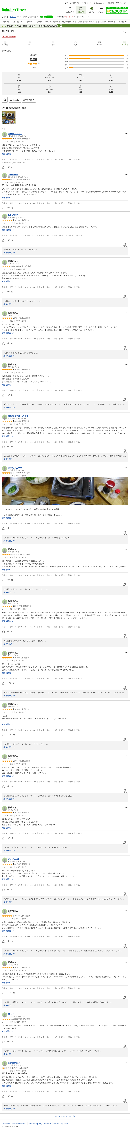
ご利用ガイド (74, 3)
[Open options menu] (126, 133)
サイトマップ (86, 3)
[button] (8, 117)
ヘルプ (65, 3)
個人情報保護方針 (19, 1123)
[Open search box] (5, 100)
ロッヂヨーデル (8, 31)
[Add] (125, 32)
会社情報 (6, 1123)
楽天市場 (111, 3)
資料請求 (64, 1123)
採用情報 (47, 1123)
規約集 (56, 1123)
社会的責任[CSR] (35, 1123)
